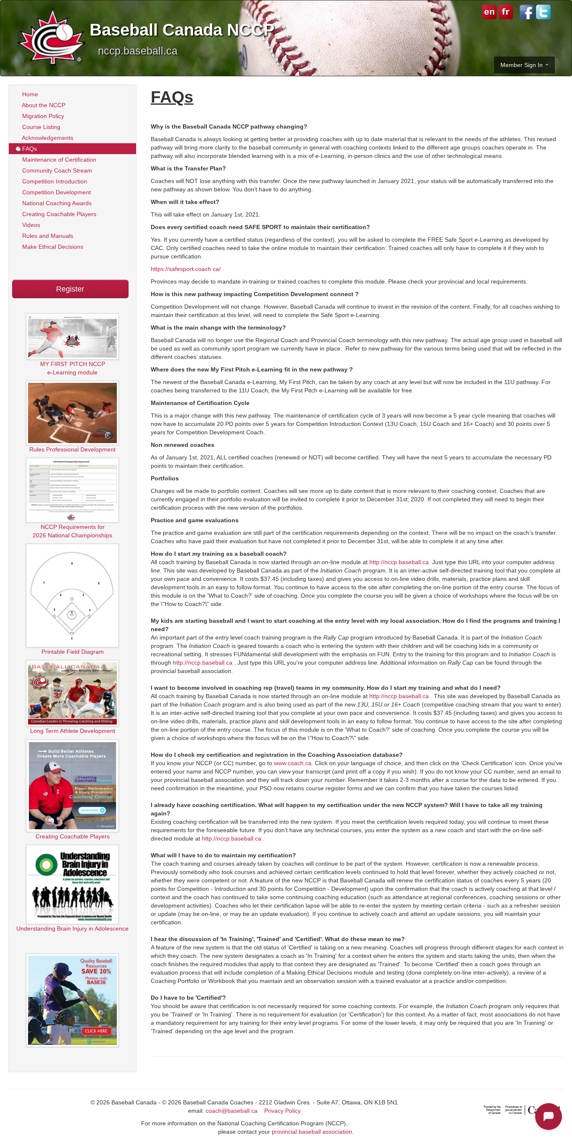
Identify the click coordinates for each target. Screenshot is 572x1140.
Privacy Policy (282, 1110)
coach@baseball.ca (232, 1110)
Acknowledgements (47, 137)
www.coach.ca (293, 763)
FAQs (29, 148)
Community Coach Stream (56, 170)
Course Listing (40, 127)
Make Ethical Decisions (52, 246)
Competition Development (56, 192)
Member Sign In (522, 65)
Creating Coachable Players (58, 214)
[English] (489, 11)
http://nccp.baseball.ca (399, 562)
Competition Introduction (54, 181)
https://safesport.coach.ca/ (186, 269)
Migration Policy (42, 116)
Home (29, 94)
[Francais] (505, 11)
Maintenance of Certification (58, 159)
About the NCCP (43, 105)
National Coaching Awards (56, 203)
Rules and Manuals (47, 235)
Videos (30, 225)
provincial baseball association (312, 1131)
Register (70, 289)
